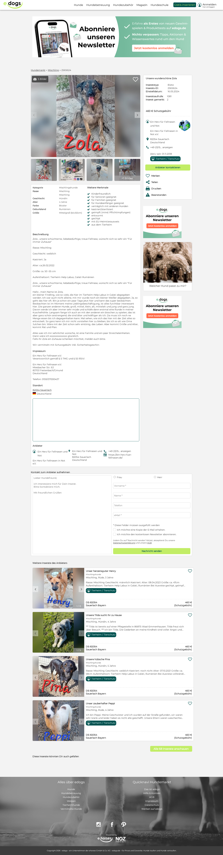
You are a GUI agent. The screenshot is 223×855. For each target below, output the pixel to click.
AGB (149, 543)
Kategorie (38, 187)
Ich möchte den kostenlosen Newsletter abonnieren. (146, 534)
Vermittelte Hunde (71, 808)
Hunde (71, 789)
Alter (35, 202)
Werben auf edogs (151, 808)
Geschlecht (39, 198)
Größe (36, 212)
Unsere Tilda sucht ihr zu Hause (104, 615)
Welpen (71, 801)
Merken (155, 175)
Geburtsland (39, 209)
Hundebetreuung (71, 793)
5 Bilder (40, 79)
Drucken (156, 188)
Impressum (151, 801)
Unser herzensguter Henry (101, 571)
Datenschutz (152, 804)
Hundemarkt (38, 70)
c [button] (35, 589)
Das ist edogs (152, 789)
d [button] (137, 115)
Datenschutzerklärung (124, 543)
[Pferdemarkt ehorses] (105, 840)
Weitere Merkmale (97, 187)
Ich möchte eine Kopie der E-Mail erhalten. (141, 529)
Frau (119, 477)
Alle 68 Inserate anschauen (171, 748)
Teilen (154, 182)
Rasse (36, 191)
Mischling (53, 70)
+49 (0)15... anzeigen (161, 147)
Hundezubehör (71, 797)
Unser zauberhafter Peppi (100, 703)
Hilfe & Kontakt (151, 793)
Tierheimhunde (71, 804)
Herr (159, 477)
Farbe (36, 205)
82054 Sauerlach (42, 390)
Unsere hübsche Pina (98, 659)
